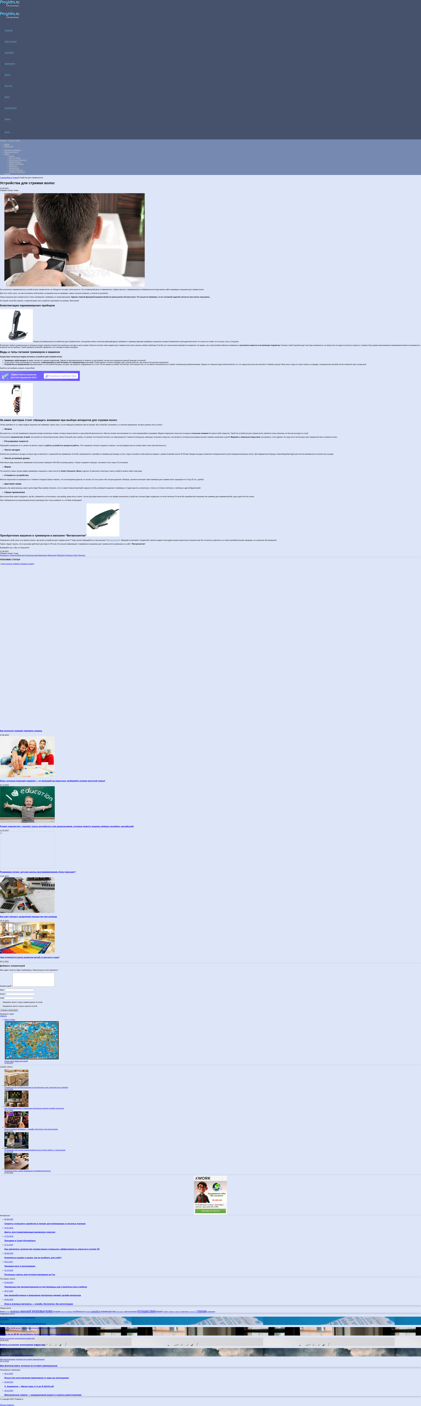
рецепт (159, 1311)
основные (68, 1311)
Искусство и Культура (17, 160)
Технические (14, 168)
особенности (79, 1311)
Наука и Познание (16, 164)
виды (2, 1311)
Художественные (16, 170)
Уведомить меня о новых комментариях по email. (23, 1002)
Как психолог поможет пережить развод (21, 731)
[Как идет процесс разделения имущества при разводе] (27, 912)
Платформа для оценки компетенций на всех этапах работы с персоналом (34, 1150)
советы (177, 1311)
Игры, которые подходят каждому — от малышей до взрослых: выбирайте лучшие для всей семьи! (52, 781)
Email (3, 994)
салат (166, 1311)
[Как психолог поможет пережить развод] (164, 564)
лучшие (56, 1311)
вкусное (7, 1311)
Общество (13, 166)
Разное (7, 174)
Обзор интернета (11, 152)
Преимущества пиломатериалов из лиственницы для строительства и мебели (36, 1087)
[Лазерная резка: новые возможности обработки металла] (16, 1169)
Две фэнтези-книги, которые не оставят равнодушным (28, 1366)
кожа (49, 1311)
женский (25, 1311)
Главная (3, 178)
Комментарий (6, 986)
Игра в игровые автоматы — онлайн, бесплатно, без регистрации (31, 1129)
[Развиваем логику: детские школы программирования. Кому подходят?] (27, 868)
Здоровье (9, 53)
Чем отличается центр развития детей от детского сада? (30, 957)
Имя (2, 990)
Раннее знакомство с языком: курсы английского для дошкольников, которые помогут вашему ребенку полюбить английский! (67, 826)
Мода (6, 97)
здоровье (38, 1311)
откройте (95, 1311)
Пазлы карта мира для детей (16, 1061)
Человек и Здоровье (17, 172)
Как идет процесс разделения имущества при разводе (28, 916)
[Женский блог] (9, 6)
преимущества (108, 1311)
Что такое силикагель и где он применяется (23, 1324)
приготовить (120, 1311)
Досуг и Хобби (14, 158)
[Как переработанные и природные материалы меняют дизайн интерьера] (16, 1106)
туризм (201, 1311)
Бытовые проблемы (12, 150)
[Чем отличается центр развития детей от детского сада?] (27, 953)
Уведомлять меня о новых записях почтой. (20, 1006)
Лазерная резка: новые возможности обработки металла (27, 1171)
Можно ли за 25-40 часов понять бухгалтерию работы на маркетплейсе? (38, 1334)
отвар (88, 1311)
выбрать (15, 1311)
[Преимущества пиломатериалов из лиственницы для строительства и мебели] (16, 1085)
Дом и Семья (10, 42)
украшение (211, 1311)
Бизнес (12, 156)
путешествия (146, 1311)
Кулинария (9, 64)
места (63, 1311)
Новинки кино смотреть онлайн (16, 1355)
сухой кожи (184, 1311)
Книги (6, 154)
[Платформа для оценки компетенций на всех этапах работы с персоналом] (16, 1148)
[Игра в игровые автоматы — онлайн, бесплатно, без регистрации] (16, 1127)
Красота (8, 86)
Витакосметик (113, 540)
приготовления (130, 1312)
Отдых (7, 119)
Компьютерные (15, 162)
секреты (171, 1311)
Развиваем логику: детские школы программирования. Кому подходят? (38, 872)
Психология (10, 108)
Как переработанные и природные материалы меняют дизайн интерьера (34, 1108)
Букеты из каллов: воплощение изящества (22, 1345)
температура (192, 1311)
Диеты (7, 75)
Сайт (2, 998)
